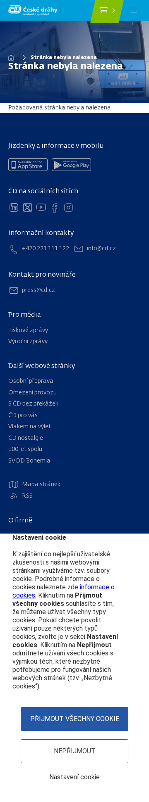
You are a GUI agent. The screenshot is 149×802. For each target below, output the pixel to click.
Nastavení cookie (74, 777)
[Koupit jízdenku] (107, 11)
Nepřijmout (75, 751)
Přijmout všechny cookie (74, 719)
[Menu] (133, 10)
